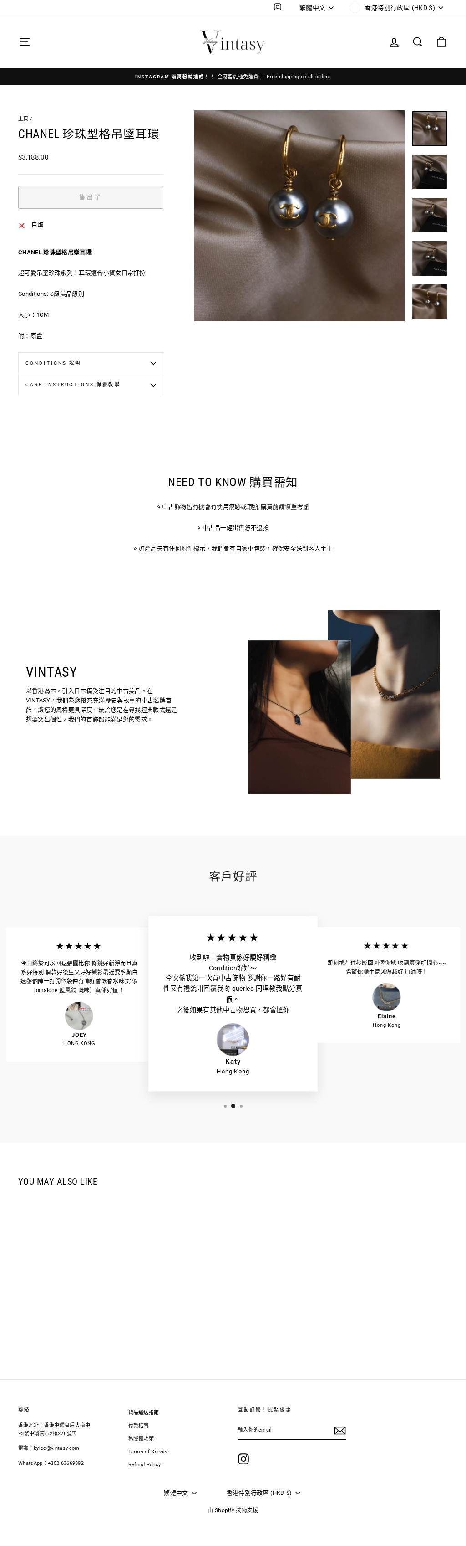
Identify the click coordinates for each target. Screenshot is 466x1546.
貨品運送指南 (143, 1413)
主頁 (23, 119)
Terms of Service (148, 1452)
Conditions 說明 (53, 363)
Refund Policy (144, 1465)
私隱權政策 (141, 1439)
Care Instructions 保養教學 (73, 384)
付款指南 (138, 1426)
